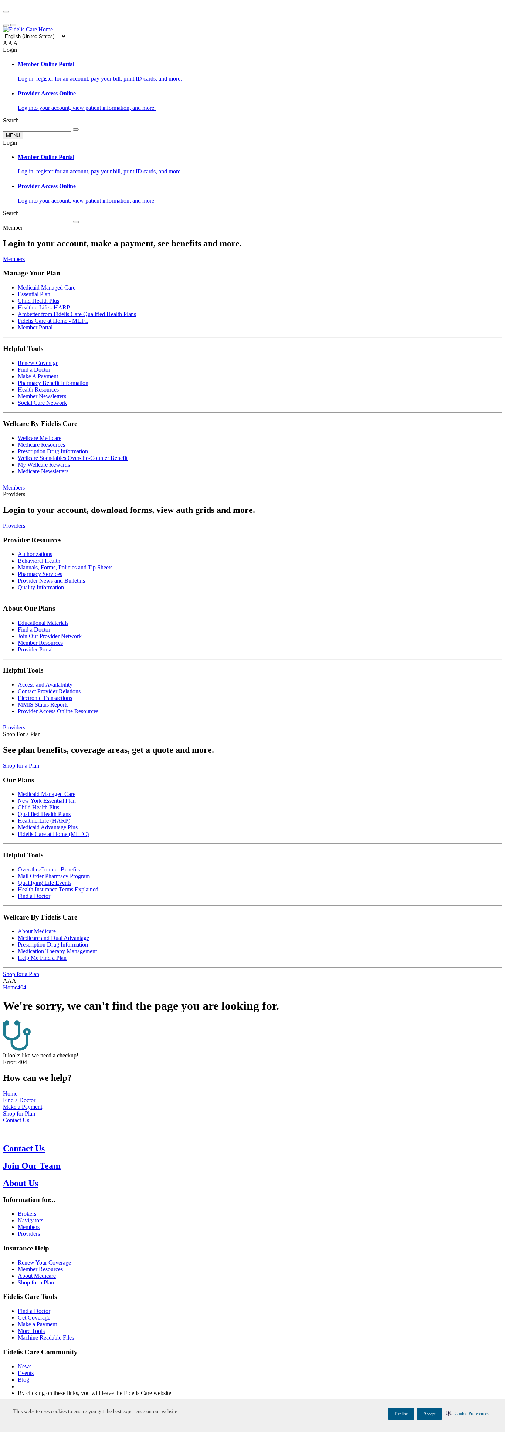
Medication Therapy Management (57, 951)
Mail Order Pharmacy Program (54, 876)
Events (26, 1373)
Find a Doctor (34, 369)
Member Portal (35, 327)
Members (14, 259)
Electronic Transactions (45, 698)
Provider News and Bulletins (51, 581)
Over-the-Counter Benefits (49, 869)
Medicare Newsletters (43, 471)
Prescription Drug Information (53, 451)
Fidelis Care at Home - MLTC (53, 321)
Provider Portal (35, 649)
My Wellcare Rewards (44, 464)
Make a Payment (22, 1107)
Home (10, 1093)
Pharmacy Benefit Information (53, 383)
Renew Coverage (38, 363)
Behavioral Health (39, 561)
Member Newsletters (42, 396)
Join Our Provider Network (50, 636)
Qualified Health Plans (44, 814)
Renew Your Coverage (44, 1262)
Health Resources (38, 389)
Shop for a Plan (21, 765)
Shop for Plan (19, 1113)
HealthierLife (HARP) (44, 820)
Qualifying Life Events (44, 883)
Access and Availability (45, 684)
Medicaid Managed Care (46, 287)
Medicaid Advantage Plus (48, 827)
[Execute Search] (76, 129)
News (24, 1366)
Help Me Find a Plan (42, 958)
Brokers (27, 1214)
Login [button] (10, 50)
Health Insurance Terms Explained (58, 889)
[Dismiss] (6, 12)
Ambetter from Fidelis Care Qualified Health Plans (77, 314)
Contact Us (16, 1120)
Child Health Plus (38, 301)
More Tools (31, 1331)
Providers (14, 525)
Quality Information (41, 587)
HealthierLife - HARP (44, 307)
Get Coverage (34, 1317)
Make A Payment (38, 376)
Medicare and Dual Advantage (53, 938)
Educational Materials (43, 623)
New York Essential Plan (47, 801)
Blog (23, 1380)
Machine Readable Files (46, 1337)
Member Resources (40, 643)
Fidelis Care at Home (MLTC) (53, 834)
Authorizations (35, 554)
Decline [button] (401, 1413)
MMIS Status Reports (43, 704)
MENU (13, 135)
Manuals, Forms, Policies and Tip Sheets (65, 567)
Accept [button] (429, 1413)
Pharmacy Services (40, 574)
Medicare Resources (41, 444)
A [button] (5, 43)
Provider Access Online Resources (58, 711)
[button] (467, 1413)
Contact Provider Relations (49, 691)
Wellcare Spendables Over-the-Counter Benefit (73, 458)
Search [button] (11, 120)
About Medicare (37, 931)
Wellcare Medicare (39, 438)
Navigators (30, 1220)
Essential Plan (34, 294)
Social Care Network (42, 403)
